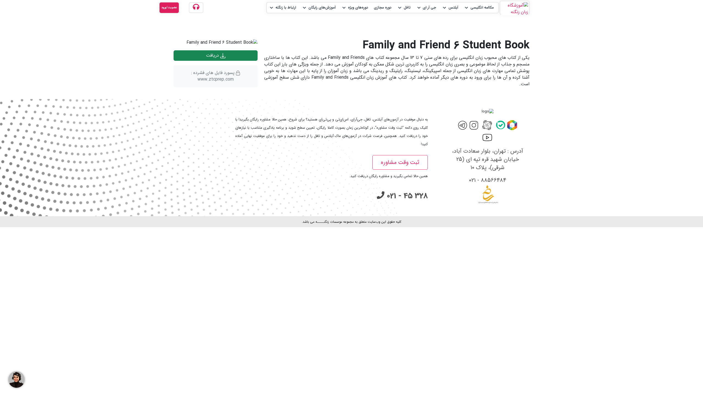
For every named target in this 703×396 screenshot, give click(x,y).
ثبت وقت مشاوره (400, 162)
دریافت (213, 55)
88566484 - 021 (487, 180)
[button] (479, 8)
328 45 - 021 (406, 196)
